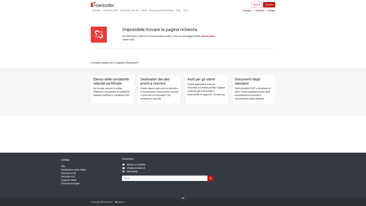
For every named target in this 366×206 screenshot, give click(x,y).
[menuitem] (96, 10)
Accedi (256, 4)
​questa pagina (208, 36)
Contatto (269, 4)
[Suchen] (210, 178)
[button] (183, 197)
